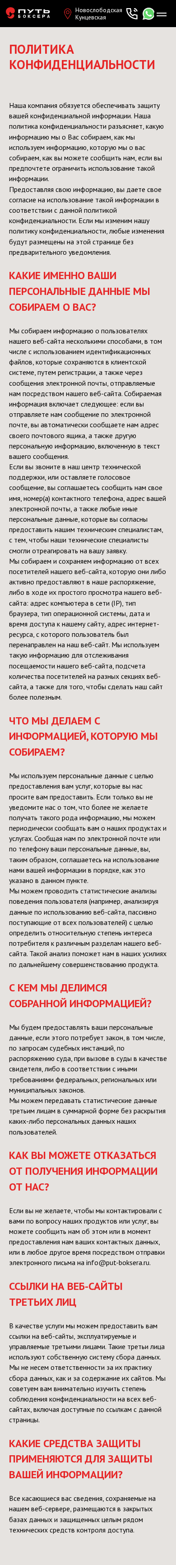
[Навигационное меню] (162, 14)
